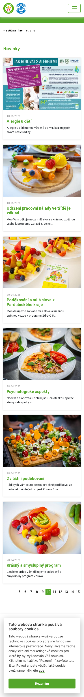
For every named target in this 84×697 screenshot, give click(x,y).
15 (78, 592)
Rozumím (42, 683)
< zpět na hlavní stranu (19, 30)
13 (66, 592)
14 (72, 592)
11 (54, 592)
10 (48, 592)
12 (60, 592)
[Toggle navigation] (74, 8)
